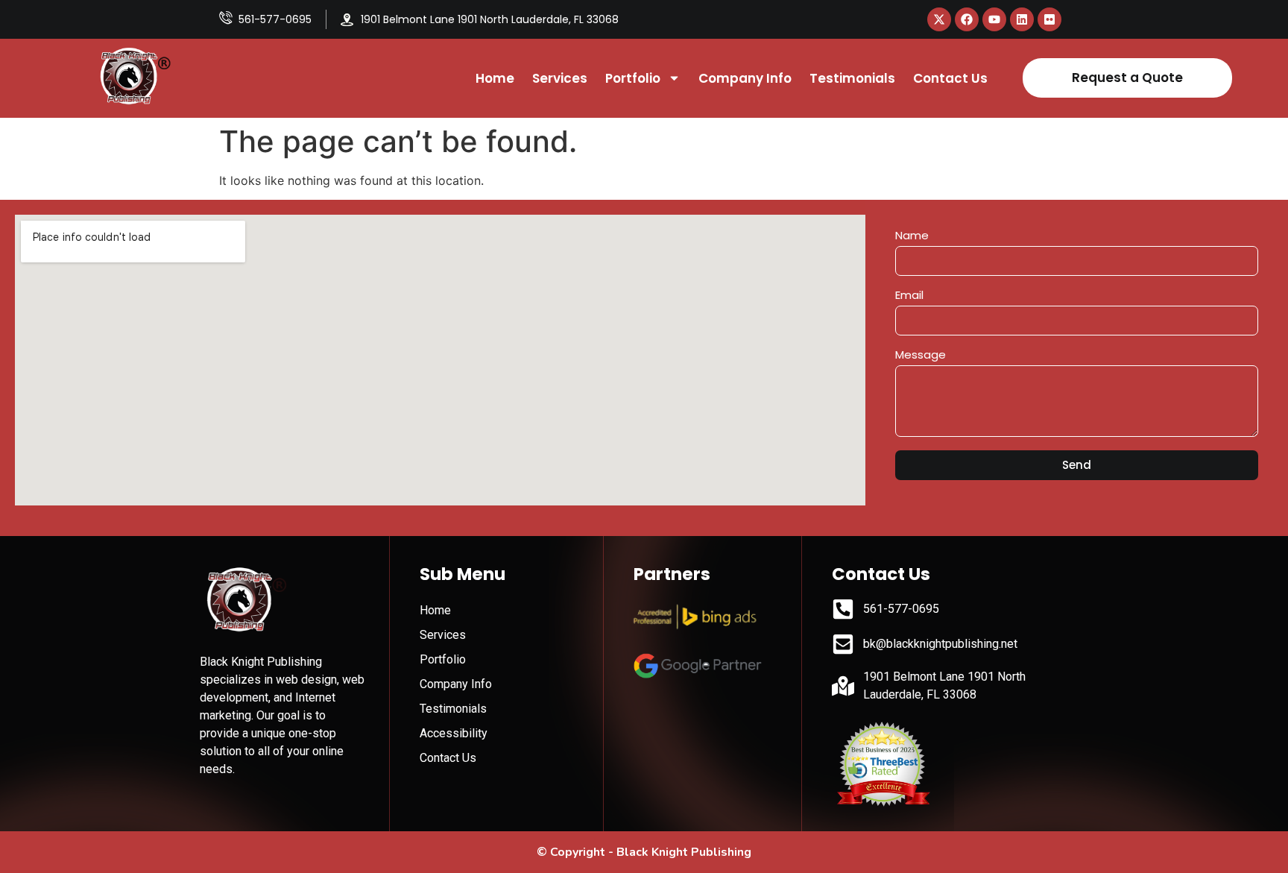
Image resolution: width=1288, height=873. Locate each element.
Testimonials (852, 78)
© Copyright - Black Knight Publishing (644, 852)
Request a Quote (1127, 77)
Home (495, 78)
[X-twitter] (939, 19)
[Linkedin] (1022, 19)
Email (909, 296)
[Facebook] (967, 19)
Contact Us (950, 78)
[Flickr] (1049, 19)
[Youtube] (994, 19)
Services (559, 78)
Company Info (745, 78)
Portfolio (632, 78)
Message (920, 355)
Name (912, 236)
